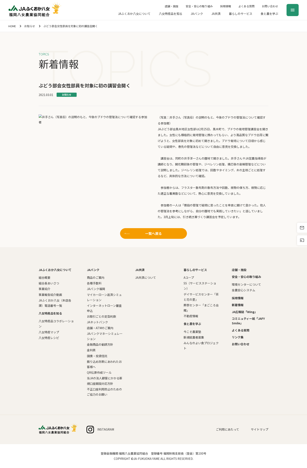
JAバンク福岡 (96, 289)
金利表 (91, 350)
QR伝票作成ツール (99, 372)
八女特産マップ (49, 332)
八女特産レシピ (49, 338)
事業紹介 (44, 289)
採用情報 (225, 6)
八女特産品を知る (170, 14)
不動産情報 (191, 316)
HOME (12, 26)
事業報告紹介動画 (50, 295)
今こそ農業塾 (192, 332)
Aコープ (189, 277)
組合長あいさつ (49, 283)
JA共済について (145, 277)
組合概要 (44, 277)
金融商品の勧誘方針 (100, 344)
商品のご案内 (95, 277)
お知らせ (29, 26)
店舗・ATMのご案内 (100, 328)
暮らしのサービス (240, 14)
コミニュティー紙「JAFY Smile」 (248, 320)
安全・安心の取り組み (199, 6)
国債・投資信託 (97, 356)
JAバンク (197, 14)
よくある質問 (246, 6)
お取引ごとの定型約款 (101, 316)
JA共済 (216, 14)
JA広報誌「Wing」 (244, 312)
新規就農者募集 (194, 337)
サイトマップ (259, 429)
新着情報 (238, 305)
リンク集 (238, 337)
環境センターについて (246, 284)
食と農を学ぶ (269, 14)
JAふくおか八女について (134, 14)
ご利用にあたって (227, 429)
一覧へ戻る (153, 233)
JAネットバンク (97, 322)
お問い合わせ (270, 6)
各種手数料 (94, 283)
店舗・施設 (171, 6)
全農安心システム (243, 290)
